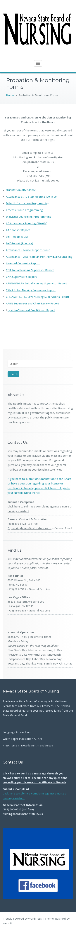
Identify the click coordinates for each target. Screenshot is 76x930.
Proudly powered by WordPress (22, 918)
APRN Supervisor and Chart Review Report (32, 303)
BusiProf (60, 918)
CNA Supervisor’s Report (21, 276)
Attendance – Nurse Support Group (28, 250)
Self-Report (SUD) (17, 236)
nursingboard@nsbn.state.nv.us (31, 528)
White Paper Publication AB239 (22, 739)
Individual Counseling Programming (28, 216)
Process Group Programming (24, 210)
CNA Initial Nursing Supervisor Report (30, 270)
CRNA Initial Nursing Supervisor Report (31, 290)
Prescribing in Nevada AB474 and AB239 (28, 745)
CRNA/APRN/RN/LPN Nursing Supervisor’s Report (37, 297)
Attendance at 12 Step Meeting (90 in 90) (32, 196)
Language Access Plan (16, 732)
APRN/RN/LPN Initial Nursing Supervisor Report (36, 283)
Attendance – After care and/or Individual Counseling (39, 256)
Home (10, 95)
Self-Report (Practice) (19, 243)
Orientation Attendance (21, 190)
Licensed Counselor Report (23, 263)
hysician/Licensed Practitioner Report (31, 310)
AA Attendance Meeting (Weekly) (26, 223)
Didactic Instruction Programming (27, 203)
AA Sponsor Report (18, 230)
